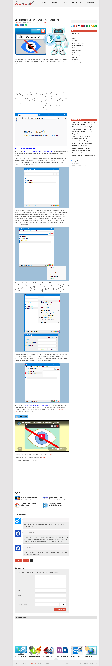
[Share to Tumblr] (21, 25)
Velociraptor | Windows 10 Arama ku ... (83, 152)
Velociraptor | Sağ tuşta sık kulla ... (82, 145)
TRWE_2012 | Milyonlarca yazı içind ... (82, 136)
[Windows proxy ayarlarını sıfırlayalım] (49, 650)
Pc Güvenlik (75, 48)
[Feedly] (89, 26)
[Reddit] (79, 26)
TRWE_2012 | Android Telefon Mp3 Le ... (83, 127)
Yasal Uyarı (93, 663)
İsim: (19, 590)
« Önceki (18, 560)
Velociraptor (18, 22)
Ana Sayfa (67, 663)
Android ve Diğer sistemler (80, 62)
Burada (51, 454)
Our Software (91, 2)
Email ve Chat (76, 57)
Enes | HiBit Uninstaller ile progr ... (82, 150)
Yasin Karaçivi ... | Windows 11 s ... (81, 129)
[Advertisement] (56, 13)
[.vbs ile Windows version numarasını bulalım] (63, 650)
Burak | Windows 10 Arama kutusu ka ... (83, 155)
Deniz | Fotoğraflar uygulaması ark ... (82, 143)
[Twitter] (72, 26)
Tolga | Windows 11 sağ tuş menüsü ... (83, 134)
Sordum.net (33, 663)
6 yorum (23, 507)
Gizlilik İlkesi (76, 2)
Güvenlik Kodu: (22, 604)
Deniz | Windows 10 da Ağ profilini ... (82, 141)
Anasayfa (44, 2)
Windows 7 (75, 38)
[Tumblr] (85, 26)
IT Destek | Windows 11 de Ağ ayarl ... (83, 138)
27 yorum (44, 22)
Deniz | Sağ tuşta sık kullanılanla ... (82, 148)
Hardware (75, 59)
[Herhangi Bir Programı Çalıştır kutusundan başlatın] (77, 650)
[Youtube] (75, 26)
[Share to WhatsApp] (26, 25)
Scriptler (74, 52)
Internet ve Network (78, 43)
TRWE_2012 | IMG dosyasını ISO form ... (83, 122)
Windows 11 (75, 33)
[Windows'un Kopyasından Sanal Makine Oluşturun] (21, 650)
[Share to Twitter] (16, 25)
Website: (20, 600)
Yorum (20, 576)
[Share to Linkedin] (23, 25)
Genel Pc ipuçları (77, 40)
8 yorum (23, 499)
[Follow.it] (95, 26)
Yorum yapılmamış (53, 499)
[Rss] (92, 26)
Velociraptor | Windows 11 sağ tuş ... (82, 124)
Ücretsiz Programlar (35, 22)
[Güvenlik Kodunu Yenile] (63, 604)
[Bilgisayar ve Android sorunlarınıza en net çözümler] (24, 3)
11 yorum (51, 507)
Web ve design (76, 55)
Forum (54, 2)
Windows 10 (75, 36)
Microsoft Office (76, 50)
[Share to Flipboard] (18, 25)
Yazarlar (75, 663)
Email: (20, 595)
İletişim (64, 2)
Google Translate (77, 161)
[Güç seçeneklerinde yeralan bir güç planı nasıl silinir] (35, 650)
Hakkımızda (84, 663)
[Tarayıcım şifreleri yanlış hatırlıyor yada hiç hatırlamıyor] (90, 650)
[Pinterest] (82, 26)
